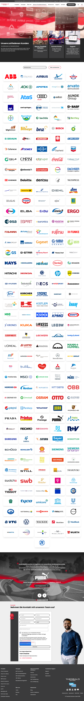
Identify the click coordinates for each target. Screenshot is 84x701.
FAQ (16, 694)
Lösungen (23, 4)
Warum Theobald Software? (39, 4)
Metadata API (4, 691)
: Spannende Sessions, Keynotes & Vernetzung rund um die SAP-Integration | (42, 1)
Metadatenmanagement (21, 680)
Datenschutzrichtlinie (27, 640)
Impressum (71, 693)
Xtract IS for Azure (5, 683)
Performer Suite (4, 694)
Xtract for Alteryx (5, 673)
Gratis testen (71, 4)
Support (57, 4)
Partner (32, 672)
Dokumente (33, 694)
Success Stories (34, 674)
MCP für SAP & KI (19, 671)
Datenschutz (65, 693)
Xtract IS (3, 686)
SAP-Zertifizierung (34, 679)
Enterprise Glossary (5, 696)
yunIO (2, 688)
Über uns (29, 4)
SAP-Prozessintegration (21, 673)
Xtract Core (3, 676)
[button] (17, 4)
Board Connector (5, 681)
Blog (32, 690)
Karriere (17, 692)
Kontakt (63, 4)
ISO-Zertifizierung (34, 681)
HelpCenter (47, 675)
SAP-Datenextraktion (20, 675)
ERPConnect (3, 678)
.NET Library (18, 678)
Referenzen (33, 677)
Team (17, 690)
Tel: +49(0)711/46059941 (26, 658)
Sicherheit (77, 693)
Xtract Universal (4, 671)
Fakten (81, 693)
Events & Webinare (35, 692)
